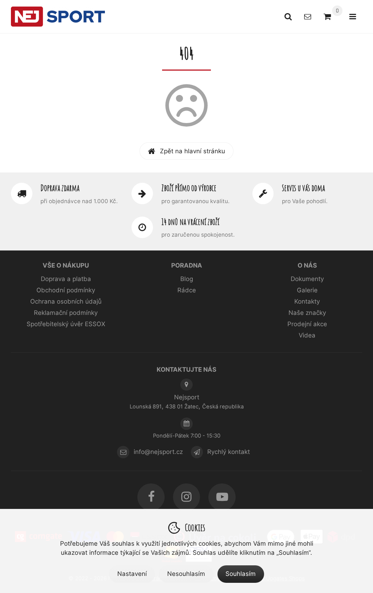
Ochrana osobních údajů (66, 301)
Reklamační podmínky (66, 312)
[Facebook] (151, 497)
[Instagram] (186, 497)
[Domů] (58, 16)
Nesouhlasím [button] (186, 573)
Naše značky (307, 312)
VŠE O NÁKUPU (66, 265)
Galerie (307, 290)
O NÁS (307, 265)
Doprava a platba (66, 278)
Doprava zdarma (59, 187)
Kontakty (307, 301)
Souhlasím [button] (240, 573)
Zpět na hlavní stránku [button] (192, 151)
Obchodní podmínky (65, 290)
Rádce (186, 290)
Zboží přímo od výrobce (188, 187)
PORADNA (186, 265)
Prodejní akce (307, 324)
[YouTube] (222, 497)
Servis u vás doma (303, 187)
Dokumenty (307, 278)
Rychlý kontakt (228, 452)
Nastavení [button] (132, 573)
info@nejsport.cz (158, 452)
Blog (186, 278)
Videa (307, 335)
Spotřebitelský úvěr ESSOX (66, 324)
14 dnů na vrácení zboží (190, 221)
